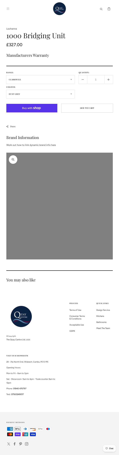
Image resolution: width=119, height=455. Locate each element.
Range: (10, 72)
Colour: (11, 87)
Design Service (103, 310)
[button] (8, 8)
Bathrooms (101, 322)
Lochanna (11, 28)
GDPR (72, 331)
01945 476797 (19, 388)
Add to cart (87, 108)
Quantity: (84, 72)
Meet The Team (103, 328)
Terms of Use (75, 310)
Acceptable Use (76, 324)
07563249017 (17, 394)
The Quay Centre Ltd (15, 339)
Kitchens (100, 316)
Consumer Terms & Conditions (77, 317)
